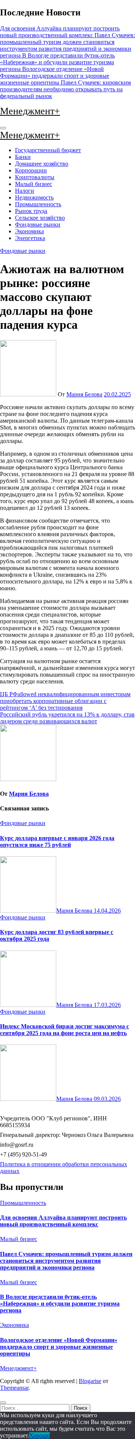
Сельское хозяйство (40, 218)
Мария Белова (84, 394)
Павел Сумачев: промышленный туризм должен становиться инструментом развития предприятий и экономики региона (66, 1261)
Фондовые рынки (37, 224)
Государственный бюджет (48, 150)
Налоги (24, 190)
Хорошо (39, 1435)
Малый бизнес (33, 184)
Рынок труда (31, 211)
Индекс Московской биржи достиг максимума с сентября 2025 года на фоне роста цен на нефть (64, 1029)
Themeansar (14, 1388)
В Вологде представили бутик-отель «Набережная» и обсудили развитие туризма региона (60, 1304)
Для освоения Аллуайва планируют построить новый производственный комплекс (63, 1220)
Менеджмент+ (30, 111)
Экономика (29, 231)
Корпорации (31, 170)
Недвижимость (34, 197)
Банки (23, 157)
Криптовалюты (34, 177)
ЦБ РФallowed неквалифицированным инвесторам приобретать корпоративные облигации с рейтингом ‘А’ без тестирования (65, 701)
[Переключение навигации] (3, 128)
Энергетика (30, 238)
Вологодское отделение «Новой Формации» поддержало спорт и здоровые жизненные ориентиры (58, 1347)
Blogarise (90, 1381)
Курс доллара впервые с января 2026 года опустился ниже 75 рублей (57, 841)
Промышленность (38, 204)
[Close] (3, 1402)
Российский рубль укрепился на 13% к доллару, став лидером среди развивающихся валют (67, 717)
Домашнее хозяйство (41, 163)
